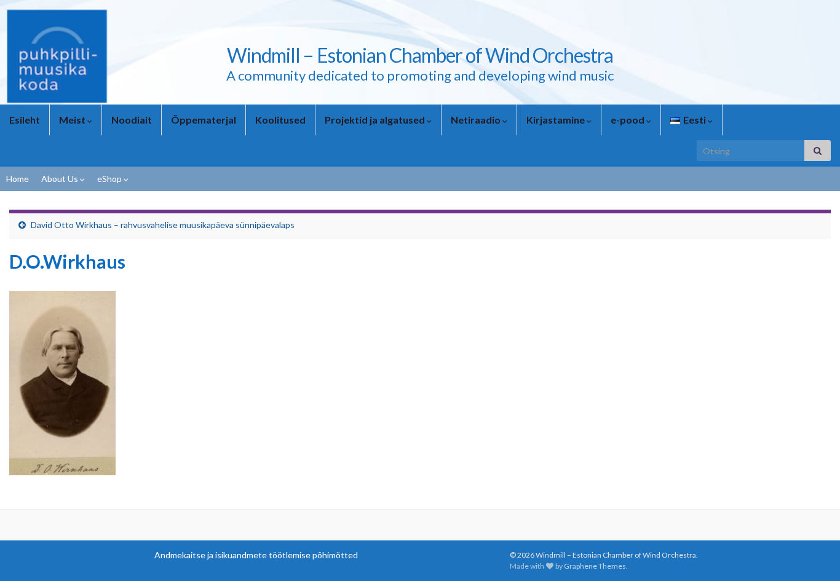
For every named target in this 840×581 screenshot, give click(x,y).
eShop (110, 178)
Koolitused (280, 119)
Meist (73, 119)
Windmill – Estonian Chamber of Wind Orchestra (420, 55)
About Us (60, 178)
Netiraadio (476, 119)
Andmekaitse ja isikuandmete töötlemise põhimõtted (256, 555)
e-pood (628, 119)
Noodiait (131, 119)
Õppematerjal (203, 119)
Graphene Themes (595, 566)
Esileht (24, 119)
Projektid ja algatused (376, 119)
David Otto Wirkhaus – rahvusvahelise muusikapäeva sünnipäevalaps (163, 224)
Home (17, 178)
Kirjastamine (556, 119)
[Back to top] (812, 553)
